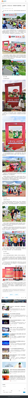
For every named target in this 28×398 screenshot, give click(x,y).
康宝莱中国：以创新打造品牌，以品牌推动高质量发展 (17, 307)
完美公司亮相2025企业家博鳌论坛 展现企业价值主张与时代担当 (17, 342)
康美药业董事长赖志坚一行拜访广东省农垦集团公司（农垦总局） (17, 356)
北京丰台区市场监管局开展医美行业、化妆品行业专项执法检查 (17, 321)
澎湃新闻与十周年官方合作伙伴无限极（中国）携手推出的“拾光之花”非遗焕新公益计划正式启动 (17, 377)
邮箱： (12, 390)
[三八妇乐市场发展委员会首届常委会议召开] (5, 350)
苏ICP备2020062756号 (17, 396)
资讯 (12, 8)
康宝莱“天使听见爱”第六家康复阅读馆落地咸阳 (17, 369)
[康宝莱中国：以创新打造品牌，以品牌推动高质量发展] (5, 308)
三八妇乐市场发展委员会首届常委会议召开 (17, 348)
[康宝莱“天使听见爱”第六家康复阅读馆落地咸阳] (5, 371)
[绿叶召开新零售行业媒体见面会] (5, 315)
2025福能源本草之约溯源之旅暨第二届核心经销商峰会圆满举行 (18, 334)
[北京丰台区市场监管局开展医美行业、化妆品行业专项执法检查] (5, 322)
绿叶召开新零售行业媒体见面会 (15, 313)
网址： (19, 390)
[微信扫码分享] (21, 297)
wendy (3, 8)
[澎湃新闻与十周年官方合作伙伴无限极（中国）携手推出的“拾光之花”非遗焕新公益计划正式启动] (5, 377)
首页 (1, 3)
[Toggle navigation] (26, 1)
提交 (24, 392)
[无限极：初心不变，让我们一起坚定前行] (5, 329)
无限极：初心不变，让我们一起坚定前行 (16, 327)
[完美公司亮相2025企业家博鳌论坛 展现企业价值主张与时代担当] (5, 343)
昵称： (4, 390)
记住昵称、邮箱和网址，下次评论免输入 (7, 392)
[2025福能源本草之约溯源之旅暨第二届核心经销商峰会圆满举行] (5, 335)
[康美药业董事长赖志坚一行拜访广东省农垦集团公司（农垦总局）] (5, 356)
